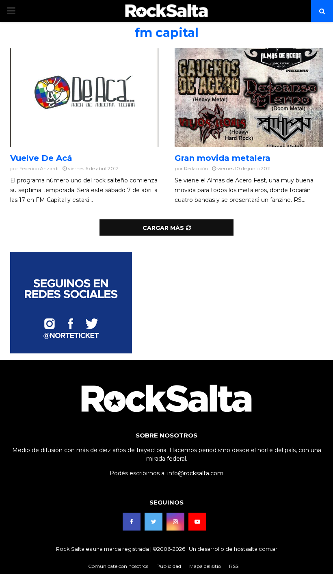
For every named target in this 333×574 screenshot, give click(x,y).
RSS (233, 566)
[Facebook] (132, 522)
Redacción (196, 168)
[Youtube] (197, 522)
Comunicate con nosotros (118, 566)
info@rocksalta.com (195, 473)
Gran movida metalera (222, 158)
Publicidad (168, 566)
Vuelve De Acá (41, 158)
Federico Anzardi (38, 168)
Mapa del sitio (205, 566)
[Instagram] (175, 522)
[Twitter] (153, 522)
